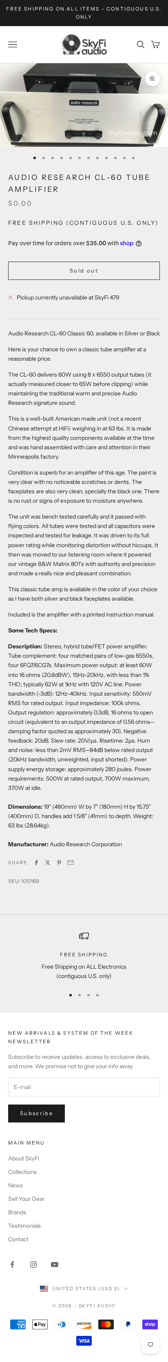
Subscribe (36, 1113)
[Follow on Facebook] (12, 1264)
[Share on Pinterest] (59, 862)
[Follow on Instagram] (33, 1264)
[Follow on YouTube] (55, 1264)
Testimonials (24, 1225)
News (15, 1185)
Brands (17, 1212)
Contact (18, 1239)
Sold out (84, 270)
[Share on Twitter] (47, 862)
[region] (84, 956)
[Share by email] (70, 862)
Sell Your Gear (26, 1198)
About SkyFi (23, 1158)
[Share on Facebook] (36, 862)
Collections (22, 1172)
